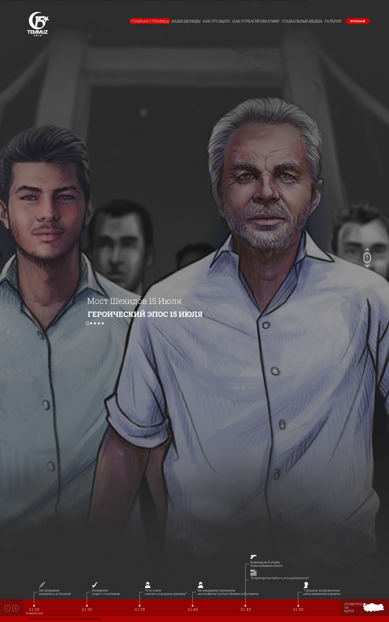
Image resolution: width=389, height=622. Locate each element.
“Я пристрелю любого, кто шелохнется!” (279, 578)
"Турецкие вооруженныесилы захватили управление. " (325, 592)
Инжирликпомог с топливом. (106, 592)
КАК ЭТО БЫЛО (216, 21)
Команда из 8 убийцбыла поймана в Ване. (266, 564)
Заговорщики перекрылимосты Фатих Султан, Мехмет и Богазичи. (228, 592)
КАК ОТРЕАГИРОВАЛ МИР (256, 21)
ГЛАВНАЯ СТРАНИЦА (150, 21)
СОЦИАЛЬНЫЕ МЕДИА (302, 21)
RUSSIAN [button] (357, 21)
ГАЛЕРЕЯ (333, 21)
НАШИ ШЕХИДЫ (186, 21)
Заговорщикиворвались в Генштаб (55, 592)
